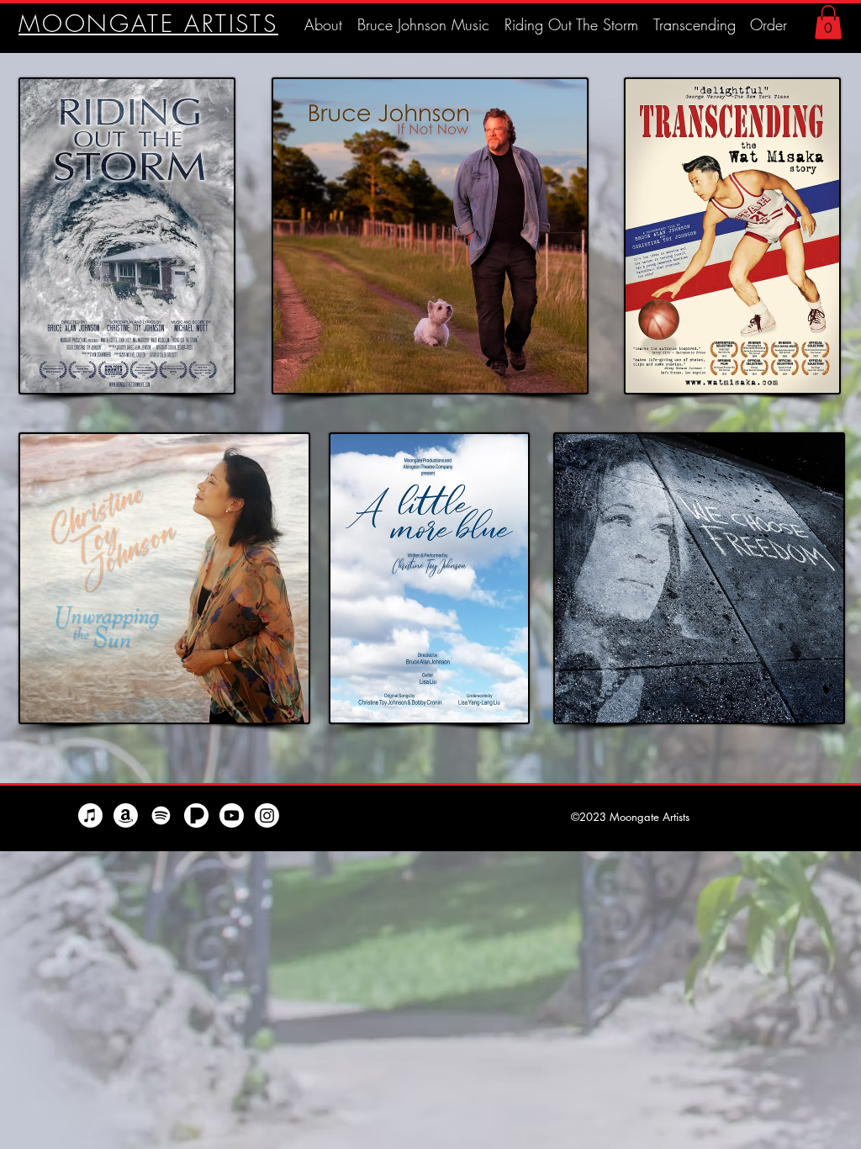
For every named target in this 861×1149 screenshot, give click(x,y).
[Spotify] (161, 815)
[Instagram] (267, 815)
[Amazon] (126, 815)
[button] (828, 22)
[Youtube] (231, 815)
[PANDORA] (196, 815)
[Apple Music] (90, 815)
